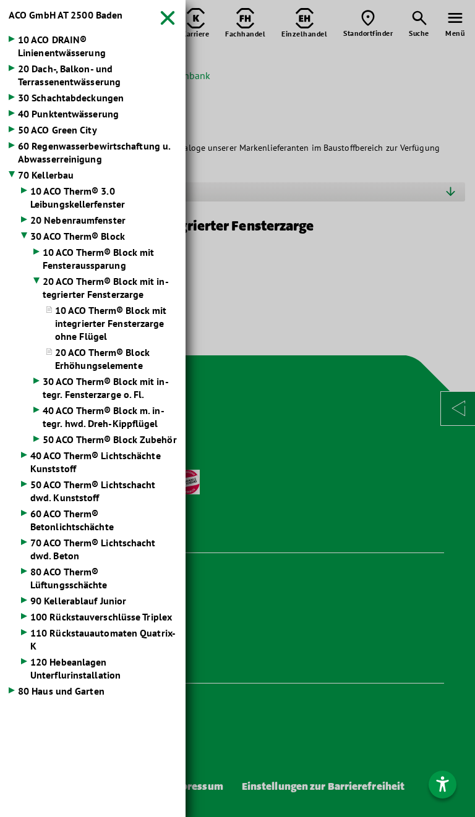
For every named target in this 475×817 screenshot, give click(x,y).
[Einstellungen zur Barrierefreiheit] (442, 784)
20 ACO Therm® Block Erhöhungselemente (102, 358)
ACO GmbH (65, 15)
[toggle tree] (93, 40)
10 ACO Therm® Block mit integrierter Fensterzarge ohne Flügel (110, 323)
